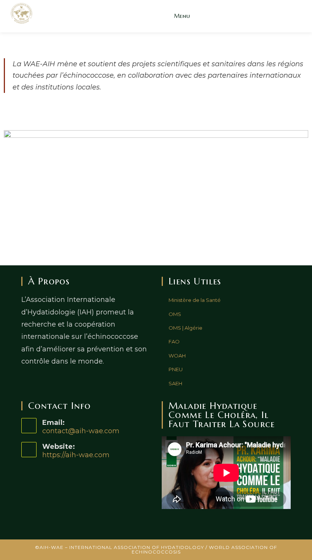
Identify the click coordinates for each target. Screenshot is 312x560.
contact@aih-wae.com (80, 431)
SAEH (175, 383)
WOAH (177, 356)
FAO (174, 341)
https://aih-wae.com (76, 455)
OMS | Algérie (185, 328)
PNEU (176, 369)
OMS (175, 314)
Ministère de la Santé (195, 300)
